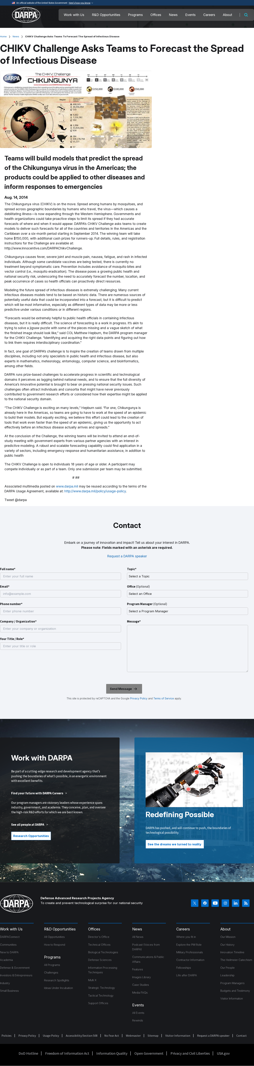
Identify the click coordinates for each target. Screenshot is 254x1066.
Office (138, 586)
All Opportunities (54, 937)
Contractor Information (190, 960)
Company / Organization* (18, 621)
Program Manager (147, 604)
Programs (135, 15)
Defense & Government (15, 967)
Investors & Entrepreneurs (16, 975)
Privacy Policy (138, 698)
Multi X (92, 980)
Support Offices (98, 1003)
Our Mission (227, 937)
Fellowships (183, 967)
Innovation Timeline (232, 952)
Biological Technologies (103, 952)
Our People (227, 967)
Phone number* (11, 604)
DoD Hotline (28, 1053)
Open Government (148, 1053)
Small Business (9, 990)
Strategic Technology (101, 987)
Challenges (51, 972)
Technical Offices (99, 944)
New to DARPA (9, 952)
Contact (241, 1035)
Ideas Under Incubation (58, 988)
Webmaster (133, 1035)
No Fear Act (111, 1035)
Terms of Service (163, 698)
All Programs (52, 965)
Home (3, 36)
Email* (4, 586)
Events (190, 15)
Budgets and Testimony (235, 990)
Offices (155, 15)
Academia (6, 960)
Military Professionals (189, 952)
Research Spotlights (56, 980)
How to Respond (54, 944)
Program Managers (232, 983)
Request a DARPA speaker (127, 556)
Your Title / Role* (12, 639)
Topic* (131, 569)
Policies (6, 1035)
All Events (138, 1013)
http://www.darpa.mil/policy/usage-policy (95, 491)
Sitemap (153, 1035)
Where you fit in (186, 937)
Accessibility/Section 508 (81, 1035)
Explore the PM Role (189, 944)
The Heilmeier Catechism (236, 960)
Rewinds (137, 1020)
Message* (134, 621)
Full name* (7, 569)
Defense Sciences (100, 960)
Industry (5, 983)
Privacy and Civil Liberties (190, 1053)
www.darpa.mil (67, 486)
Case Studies (140, 985)
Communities (8, 944)
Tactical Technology (100, 995)
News (173, 15)
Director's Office (98, 937)
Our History (227, 944)
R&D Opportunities (106, 15)
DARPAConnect (10, 937)
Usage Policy (51, 1035)
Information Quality (111, 1053)
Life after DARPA (186, 975)
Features (137, 969)
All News (137, 937)
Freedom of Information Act (67, 1053)
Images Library (141, 977)
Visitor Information (231, 998)
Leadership (227, 975)
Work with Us (74, 15)
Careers (209, 15)
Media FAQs (140, 992)
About (227, 15)
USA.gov (223, 1053)
